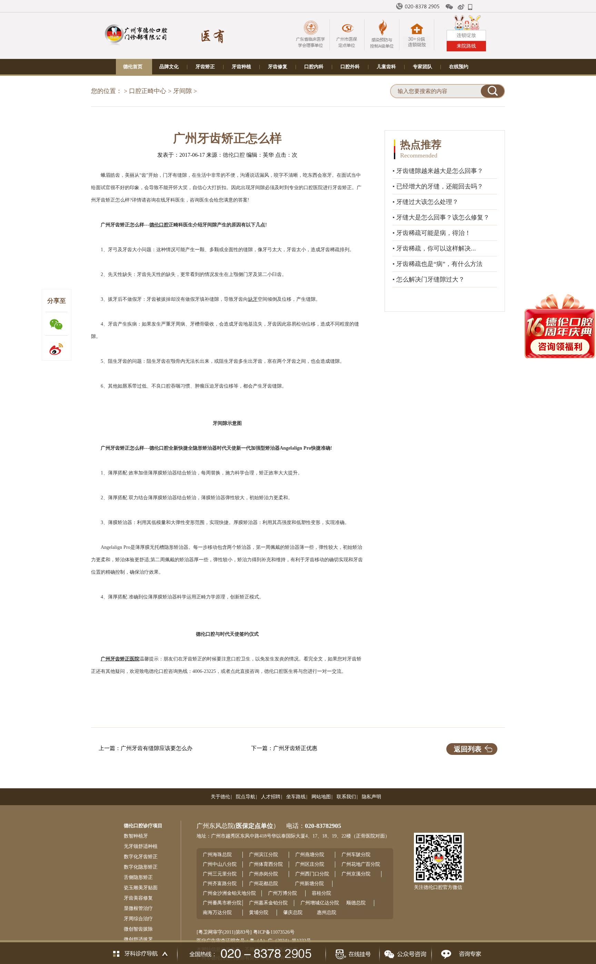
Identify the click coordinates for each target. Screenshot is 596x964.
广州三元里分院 (220, 873)
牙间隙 (182, 91)
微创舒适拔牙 (138, 939)
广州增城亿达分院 (319, 902)
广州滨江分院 (263, 854)
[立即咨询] (459, 952)
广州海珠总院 (217, 854)
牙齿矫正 (205, 66)
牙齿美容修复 (138, 898)
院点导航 (245, 796)
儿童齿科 (386, 66)
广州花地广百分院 (360, 864)
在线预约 (458, 66)
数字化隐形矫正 (141, 867)
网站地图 (321, 796)
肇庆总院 (292, 912)
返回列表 (467, 749)
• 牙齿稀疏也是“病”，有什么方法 (438, 263)
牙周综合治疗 (138, 918)
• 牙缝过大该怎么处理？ (425, 201)
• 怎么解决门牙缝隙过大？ (429, 279)
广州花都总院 (263, 883)
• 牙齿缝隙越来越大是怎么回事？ (438, 170)
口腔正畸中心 (147, 91)
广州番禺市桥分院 (222, 902)
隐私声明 (371, 796)
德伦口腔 (234, 155)
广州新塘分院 (309, 883)
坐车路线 (296, 796)
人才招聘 (270, 796)
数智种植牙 (136, 836)
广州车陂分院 (355, 854)
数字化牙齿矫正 (141, 856)
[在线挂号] (352, 952)
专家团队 (422, 66)
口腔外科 (350, 66)
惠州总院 (326, 912)
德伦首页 (132, 66)
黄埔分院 (258, 912)
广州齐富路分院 (220, 883)
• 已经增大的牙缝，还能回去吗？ (438, 186)
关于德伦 (220, 796)
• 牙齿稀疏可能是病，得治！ (432, 232)
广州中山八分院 (220, 864)
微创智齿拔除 (138, 929)
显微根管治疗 (138, 908)
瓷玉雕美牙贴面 (141, 887)
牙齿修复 (277, 66)
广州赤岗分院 (263, 873)
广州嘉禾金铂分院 (268, 902)
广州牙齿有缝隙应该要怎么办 (156, 748)
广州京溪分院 (355, 873)
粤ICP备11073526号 (274, 932)
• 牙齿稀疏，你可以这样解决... (434, 248)
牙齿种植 (241, 66)
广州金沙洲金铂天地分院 (229, 893)
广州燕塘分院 (309, 854)
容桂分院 (321, 893)
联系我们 (346, 796)
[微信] (449, 7)
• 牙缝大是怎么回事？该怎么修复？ (441, 217)
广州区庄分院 (309, 864)
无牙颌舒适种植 (141, 846)
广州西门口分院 (312, 873)
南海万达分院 (217, 912)
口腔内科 (314, 66)
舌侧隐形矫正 (138, 877)
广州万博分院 (282, 893)
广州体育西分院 (266, 864)
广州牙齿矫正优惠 (295, 748)
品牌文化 (169, 66)
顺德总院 (356, 902)
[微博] (461, 7)
